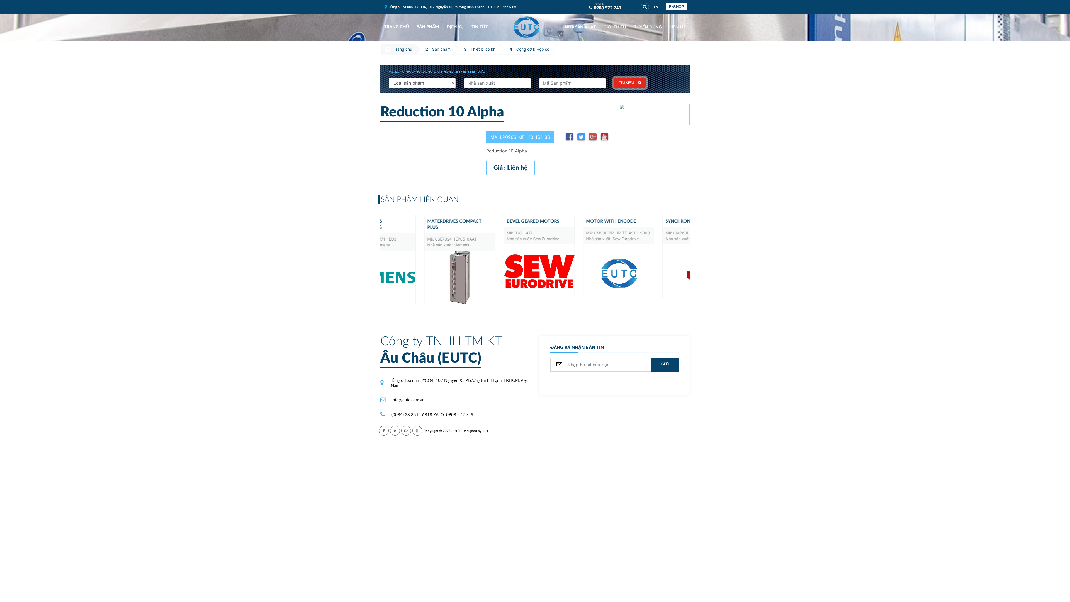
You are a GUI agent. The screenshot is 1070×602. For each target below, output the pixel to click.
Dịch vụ (455, 27)
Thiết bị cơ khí (483, 49)
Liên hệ (678, 27)
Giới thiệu (615, 27)
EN (656, 7)
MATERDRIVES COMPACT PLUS (410, 224)
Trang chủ (396, 27)
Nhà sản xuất (580, 27)
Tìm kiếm (626, 83)
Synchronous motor (648, 221)
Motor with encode (567, 221)
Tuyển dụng (648, 27)
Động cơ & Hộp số (532, 49)
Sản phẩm (428, 27)
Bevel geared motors (489, 221)
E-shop (676, 6)
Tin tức (479, 27)
